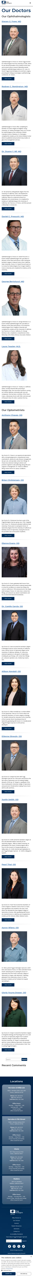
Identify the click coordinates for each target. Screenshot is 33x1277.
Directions (16, 1228)
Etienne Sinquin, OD (12, 736)
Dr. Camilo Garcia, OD (12, 606)
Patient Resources (16, 1226)
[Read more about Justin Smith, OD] (14, 819)
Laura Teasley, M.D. (11, 346)
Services (16, 1223)
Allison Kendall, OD (11, 671)
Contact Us (16, 1231)
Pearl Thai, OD (9, 864)
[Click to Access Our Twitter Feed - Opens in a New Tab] (18, 1246)
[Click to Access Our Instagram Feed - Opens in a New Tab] (14, 1246)
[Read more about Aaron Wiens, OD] (14, 948)
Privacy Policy (9, 1268)
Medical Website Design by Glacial (16, 1253)
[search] (24, 1059)
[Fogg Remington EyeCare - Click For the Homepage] (7, 3)
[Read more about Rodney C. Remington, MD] (14, 106)
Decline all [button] (23, 1273)
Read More (8, 78)
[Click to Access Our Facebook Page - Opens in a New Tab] (9, 1246)
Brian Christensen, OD (13, 480)
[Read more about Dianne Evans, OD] (14, 563)
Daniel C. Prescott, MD (13, 216)
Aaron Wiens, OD (10, 928)
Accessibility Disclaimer (16, 1234)
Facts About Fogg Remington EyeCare (16, 1237)
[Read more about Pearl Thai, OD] (14, 884)
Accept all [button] (9, 1273)
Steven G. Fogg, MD (11, 21)
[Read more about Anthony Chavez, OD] (14, 435)
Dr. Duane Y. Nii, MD (11, 151)
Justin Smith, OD (10, 799)
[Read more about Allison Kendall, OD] (14, 691)
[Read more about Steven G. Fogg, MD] (14, 41)
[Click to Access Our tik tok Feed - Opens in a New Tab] (23, 1246)
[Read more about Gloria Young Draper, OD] (14, 1013)
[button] (30, 3)
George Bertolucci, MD (13, 281)
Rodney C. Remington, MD (15, 86)
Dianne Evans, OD (10, 543)
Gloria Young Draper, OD (14, 992)
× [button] (31, 1256)
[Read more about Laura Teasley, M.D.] (14, 366)
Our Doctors (16, 1220)
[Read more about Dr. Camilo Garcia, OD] (14, 626)
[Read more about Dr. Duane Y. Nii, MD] (14, 171)
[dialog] (16, 1266)
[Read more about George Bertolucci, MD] (14, 301)
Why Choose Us (16, 1218)
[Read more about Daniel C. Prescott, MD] (14, 236)
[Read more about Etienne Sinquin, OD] (14, 756)
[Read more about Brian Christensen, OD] (14, 500)
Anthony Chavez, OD (12, 415)
